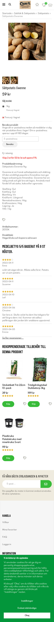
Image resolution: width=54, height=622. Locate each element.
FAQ (4, 537)
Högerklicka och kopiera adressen (19, 238)
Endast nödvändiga (27, 608)
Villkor (5, 522)
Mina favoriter (9, 530)
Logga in (6, 544)
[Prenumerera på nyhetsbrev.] (46, 484)
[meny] (3, 5)
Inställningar (27, 601)
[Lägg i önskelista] (27, 219)
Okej (27, 615)
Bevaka (10, 144)
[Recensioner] (37, 5)
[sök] (10, 5)
